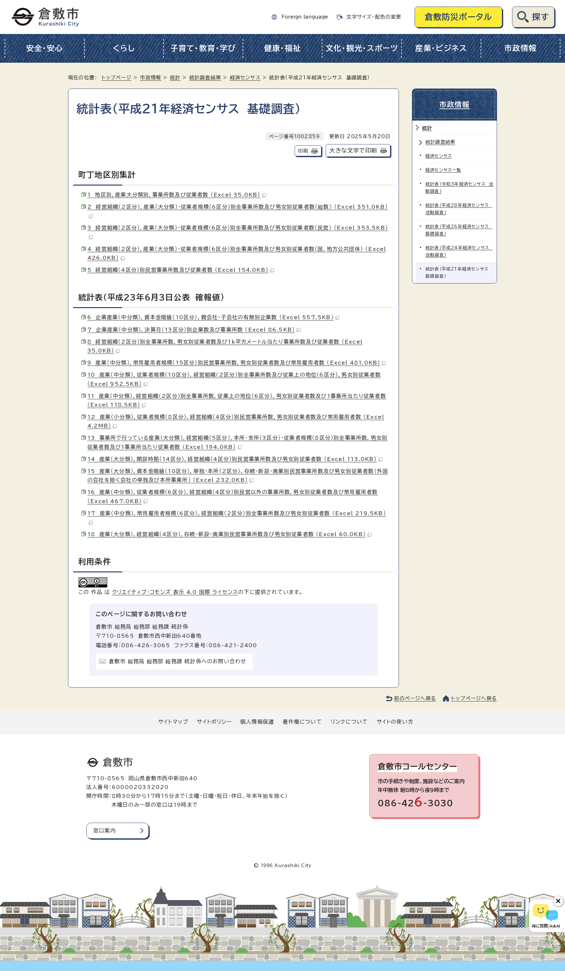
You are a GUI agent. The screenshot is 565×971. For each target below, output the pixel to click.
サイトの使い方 (395, 721)
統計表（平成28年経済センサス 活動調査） (458, 209)
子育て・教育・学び (203, 48)
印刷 (303, 150)
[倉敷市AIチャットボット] (545, 916)
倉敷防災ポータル (458, 17)
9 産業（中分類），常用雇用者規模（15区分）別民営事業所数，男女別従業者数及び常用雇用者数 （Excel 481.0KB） (233, 362)
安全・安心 (44, 48)
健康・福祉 (282, 48)
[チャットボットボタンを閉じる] (558, 901)
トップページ (116, 77)
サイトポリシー (214, 721)
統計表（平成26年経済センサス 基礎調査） (458, 230)
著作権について (302, 721)
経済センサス (245, 77)
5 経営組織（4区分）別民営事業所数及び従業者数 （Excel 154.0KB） (177, 269)
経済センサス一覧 (443, 170)
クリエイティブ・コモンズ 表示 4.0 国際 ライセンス (175, 592)
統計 (175, 77)
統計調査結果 (205, 77)
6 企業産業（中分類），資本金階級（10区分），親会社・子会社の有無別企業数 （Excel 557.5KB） (210, 317)
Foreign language (305, 16)
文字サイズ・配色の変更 (373, 16)
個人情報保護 (257, 721)
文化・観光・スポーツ (362, 48)
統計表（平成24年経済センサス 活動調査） (458, 251)
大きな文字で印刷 (353, 150)
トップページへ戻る (474, 698)
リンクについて (349, 721)
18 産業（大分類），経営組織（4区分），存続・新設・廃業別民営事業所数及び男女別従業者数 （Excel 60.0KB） (226, 534)
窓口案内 (104, 830)
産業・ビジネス (441, 48)
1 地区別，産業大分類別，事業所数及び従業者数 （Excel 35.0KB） (174, 194)
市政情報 (520, 48)
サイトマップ (173, 721)
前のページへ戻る (415, 698)
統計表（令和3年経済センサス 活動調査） (459, 187)
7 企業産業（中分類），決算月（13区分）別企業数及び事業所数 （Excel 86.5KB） (191, 329)
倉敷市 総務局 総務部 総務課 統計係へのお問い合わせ (177, 661)
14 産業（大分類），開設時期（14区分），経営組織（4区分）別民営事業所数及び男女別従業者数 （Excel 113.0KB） (232, 459)
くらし (124, 48)
